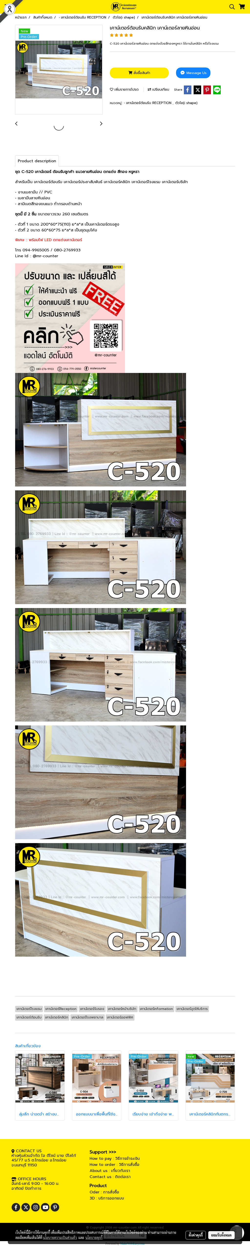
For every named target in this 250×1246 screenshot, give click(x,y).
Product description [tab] (37, 161)
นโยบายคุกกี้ (94, 1237)
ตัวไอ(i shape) (186, 102)
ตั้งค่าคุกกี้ (196, 1235)
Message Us (196, 73)
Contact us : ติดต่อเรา (110, 1177)
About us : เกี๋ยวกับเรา (110, 1171)
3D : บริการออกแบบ (107, 1198)
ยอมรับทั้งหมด (221, 1235)
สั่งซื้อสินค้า (141, 73)
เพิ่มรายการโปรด (126, 89)
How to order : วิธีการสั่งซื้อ (114, 1165)
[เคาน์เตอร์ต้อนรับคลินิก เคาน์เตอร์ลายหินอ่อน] (58, 70)
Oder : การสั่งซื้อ (104, 1192)
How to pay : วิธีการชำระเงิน (115, 1158)
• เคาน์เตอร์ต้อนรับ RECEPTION (148, 102)
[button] (230, 7)
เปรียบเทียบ (160, 89)
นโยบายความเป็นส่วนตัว (60, 1237)
